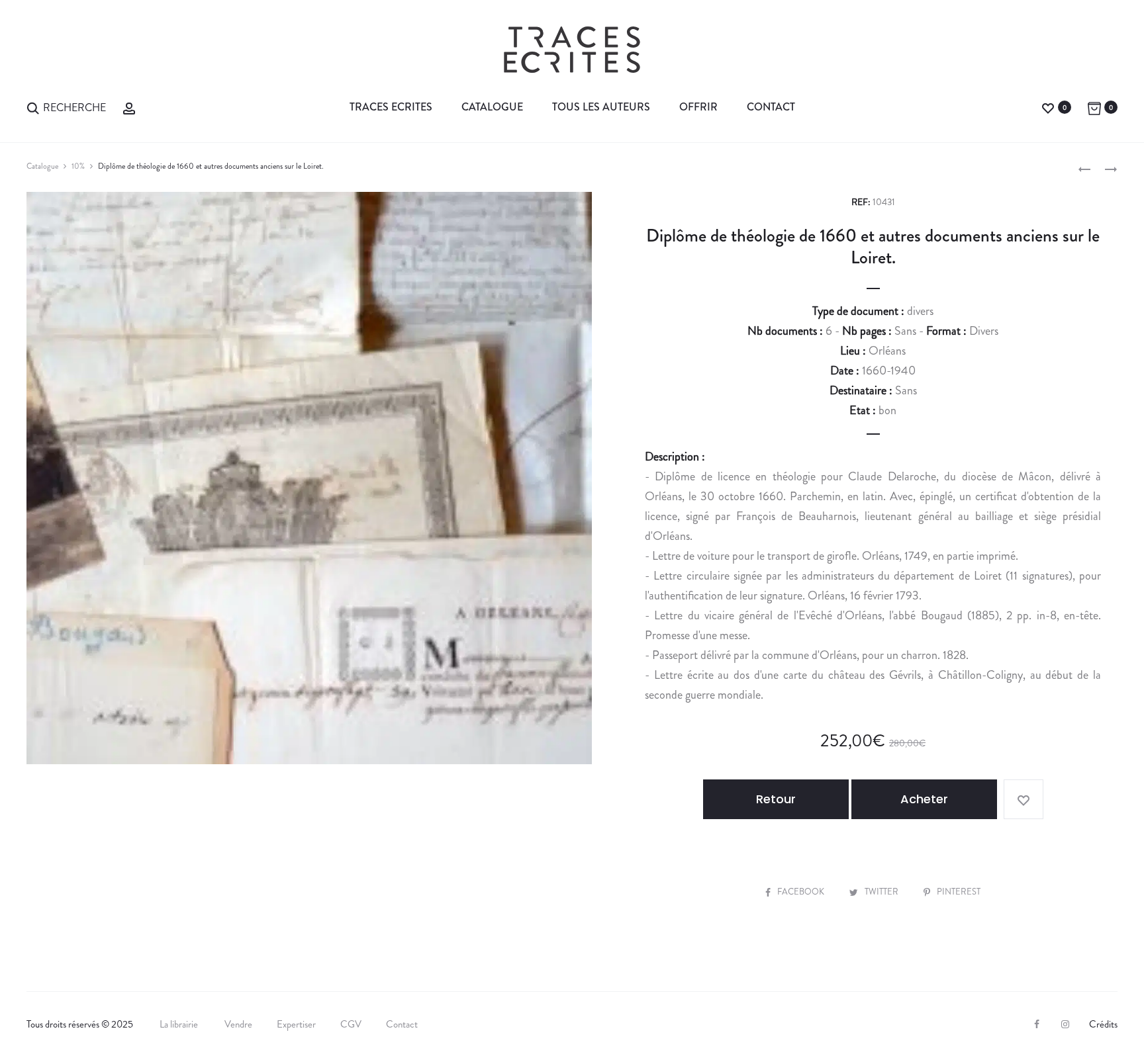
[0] (1048, 106)
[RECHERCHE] (33, 106)
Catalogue (492, 106)
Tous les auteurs (601, 106)
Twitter (882, 891)
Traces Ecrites (391, 106)
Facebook (801, 891)
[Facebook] (1036, 1024)
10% (78, 166)
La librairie (180, 1024)
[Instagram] (1065, 1024)
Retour (776, 799)
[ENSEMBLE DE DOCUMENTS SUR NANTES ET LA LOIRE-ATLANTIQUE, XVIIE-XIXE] (1084, 168)
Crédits (1103, 1024)
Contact (771, 106)
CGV (350, 1024)
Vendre (238, 1024)
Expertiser (296, 1024)
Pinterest (958, 891)
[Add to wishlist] (1023, 799)
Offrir (698, 106)
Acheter (924, 799)
